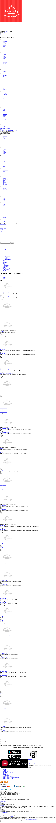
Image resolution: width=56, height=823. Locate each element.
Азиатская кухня (6, 270)
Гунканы (6, 257)
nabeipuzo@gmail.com (32, 761)
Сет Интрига (2, 616)
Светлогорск (5, 114)
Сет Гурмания (3, 485)
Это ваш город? (3, 128)
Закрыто (8, 128)
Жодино (4, 67)
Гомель (4, 55)
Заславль (4, 71)
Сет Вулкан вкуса (3, 408)
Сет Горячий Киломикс (4, 428)
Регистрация (14, 130)
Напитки (4, 267)
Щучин (4, 126)
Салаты (4, 263)
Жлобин (4, 66)
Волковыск (5, 50)
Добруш (4, 63)
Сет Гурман (2, 466)
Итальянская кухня (6, 268)
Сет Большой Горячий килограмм (6, 369)
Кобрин (4, 76)
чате (6, 31)
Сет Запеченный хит (4, 580)
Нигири (6, 258)
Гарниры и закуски (6, 265)
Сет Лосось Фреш (3, 671)
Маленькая (7, 249)
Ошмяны (4, 194)
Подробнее (36, 819)
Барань (4, 42)
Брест (4, 46)
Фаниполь (4, 122)
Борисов (4, 44)
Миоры (4, 86)
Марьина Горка (5, 84)
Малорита (4, 83)
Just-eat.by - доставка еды (5, 23)
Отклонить (32, 819)
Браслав (4, 45)
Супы (4, 261)
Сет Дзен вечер (3, 543)
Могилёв (4, 87)
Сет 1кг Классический (4, 292)
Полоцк (4, 104)
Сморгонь (4, 118)
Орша (4, 98)
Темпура (6, 255)
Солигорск (5, 213)
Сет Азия (2, 331)
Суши (4, 251)
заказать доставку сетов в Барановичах (22, 240)
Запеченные (7, 254)
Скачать (4, 801)
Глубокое (4, 54)
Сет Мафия (2, 726)
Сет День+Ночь (3, 525)
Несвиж (4, 93)
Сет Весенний (3, 389)
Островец (4, 193)
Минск (4, 85)
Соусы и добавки (6, 266)
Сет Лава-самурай (3, 653)
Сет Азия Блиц (3, 349)
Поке (4, 264)
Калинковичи (5, 75)
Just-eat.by (30, 759)
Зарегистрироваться (8, 130)
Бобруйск (4, 43)
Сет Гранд (2, 448)
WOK (4, 260)
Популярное (5, 245)
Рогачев (4, 110)
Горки (4, 56)
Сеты (6, 252)
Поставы (4, 105)
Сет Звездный (3, 598)
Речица (4, 109)
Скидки (4, 246)
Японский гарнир (8, 259)
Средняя (6, 250)
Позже (1, 801)
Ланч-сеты (5, 262)
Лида (4, 174)
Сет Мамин (2, 689)
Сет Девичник (3, 505)
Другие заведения (3, 241)
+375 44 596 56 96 (31, 763)
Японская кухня (6, 269)
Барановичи (5, 41)
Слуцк (4, 116)
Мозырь (4, 88)
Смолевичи (5, 117)
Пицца (4, 247)
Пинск (4, 103)
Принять (28, 819)
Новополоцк (5, 94)
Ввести (12, 816)
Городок (4, 57)
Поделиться (2, 805)
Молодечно (5, 89)
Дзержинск (5, 62)
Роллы (6, 253)
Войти (1, 130)
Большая (6, 248)
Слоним (4, 115)
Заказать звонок (3, 24)
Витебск (4, 49)
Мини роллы (7, 256)
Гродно (4, 58)
